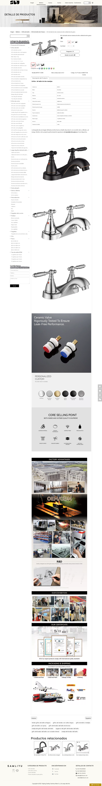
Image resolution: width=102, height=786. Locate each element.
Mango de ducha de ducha (17, 177)
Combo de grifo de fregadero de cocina (20, 112)
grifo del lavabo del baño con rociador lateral (45, 731)
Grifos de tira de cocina (16, 110)
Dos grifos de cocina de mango (18, 114)
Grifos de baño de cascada (17, 90)
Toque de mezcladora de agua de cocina (20, 147)
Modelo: (34, 72)
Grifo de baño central (16, 50)
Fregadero (14, 231)
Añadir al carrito (69, 55)
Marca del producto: (56, 72)
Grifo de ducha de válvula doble (18, 172)
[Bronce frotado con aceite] (76, 42)
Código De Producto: (76, 72)
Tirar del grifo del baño (16, 96)
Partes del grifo (15, 188)
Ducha (12, 157)
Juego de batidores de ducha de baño (20, 174)
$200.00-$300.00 (15, 245)
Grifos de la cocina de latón (17, 143)
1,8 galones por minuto (16, 259)
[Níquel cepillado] (69, 42)
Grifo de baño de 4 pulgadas (18, 63)
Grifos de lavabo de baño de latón (19, 92)
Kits (12, 208)
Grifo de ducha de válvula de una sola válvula (20, 170)
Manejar (13, 204)
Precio (13, 239)
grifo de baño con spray (39, 725)
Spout (12, 211)
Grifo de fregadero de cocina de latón (20, 132)
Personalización (15, 197)
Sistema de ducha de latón (17, 181)
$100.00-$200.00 (15, 243)
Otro (12, 236)
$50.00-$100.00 (15, 250)
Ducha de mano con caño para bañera (20, 159)
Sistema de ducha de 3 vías (18, 179)
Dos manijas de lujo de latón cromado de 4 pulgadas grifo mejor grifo (82, 755)
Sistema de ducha (15, 161)
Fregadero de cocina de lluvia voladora (20, 234)
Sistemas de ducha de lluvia (18, 185)
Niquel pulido (14, 227)
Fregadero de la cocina (17, 213)
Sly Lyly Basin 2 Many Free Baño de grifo (40, 755)
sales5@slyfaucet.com (83, 777)
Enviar (14, 286)
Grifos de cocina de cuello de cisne (19, 136)
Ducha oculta (14, 165)
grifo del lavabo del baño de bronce (59, 725)
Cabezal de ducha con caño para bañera (20, 154)
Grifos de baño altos (16, 81)
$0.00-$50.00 (14, 241)
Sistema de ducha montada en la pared (20, 183)
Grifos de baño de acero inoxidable (19, 87)
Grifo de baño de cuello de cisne (18, 65)
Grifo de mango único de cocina (18, 134)
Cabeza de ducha (15, 152)
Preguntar (69, 51)
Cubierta (13, 206)
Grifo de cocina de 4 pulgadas (18, 103)
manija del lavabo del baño (70, 731)
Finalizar (13, 216)
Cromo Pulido (14, 220)
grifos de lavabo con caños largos (63, 723)
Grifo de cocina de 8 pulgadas (18, 105)
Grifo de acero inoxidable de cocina (19, 116)
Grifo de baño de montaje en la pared (20, 70)
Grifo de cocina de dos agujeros (18, 119)
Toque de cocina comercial (17, 145)
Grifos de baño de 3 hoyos (17, 83)
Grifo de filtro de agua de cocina (19, 130)
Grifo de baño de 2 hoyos (17, 61)
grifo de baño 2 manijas (83, 723)
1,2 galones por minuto (16, 254)
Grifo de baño (31, 768)
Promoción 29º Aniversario (18, 45)
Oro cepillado (14, 229)
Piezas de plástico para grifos (35, 774)
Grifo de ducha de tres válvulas (18, 168)
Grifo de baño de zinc (16, 72)
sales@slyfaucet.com (82, 775)
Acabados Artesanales (16, 202)
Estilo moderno (14, 195)
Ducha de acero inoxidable (17, 163)
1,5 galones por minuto (16, 257)
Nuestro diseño (14, 199)
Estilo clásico (14, 193)
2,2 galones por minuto (16, 261)
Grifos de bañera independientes (19, 79)
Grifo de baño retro (15, 74)
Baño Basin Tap (15, 56)
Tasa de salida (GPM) (16, 252)
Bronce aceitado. (15, 218)
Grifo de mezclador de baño (17, 76)
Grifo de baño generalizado (17, 54)
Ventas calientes (15, 190)
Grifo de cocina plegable (17, 128)
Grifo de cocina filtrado (16, 123)
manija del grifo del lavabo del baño (42, 728)
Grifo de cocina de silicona (17, 121)
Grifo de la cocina (32, 770)
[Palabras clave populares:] (89, 3)
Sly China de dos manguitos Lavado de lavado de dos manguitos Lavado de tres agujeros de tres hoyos (54, 755)
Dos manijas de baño (16, 59)
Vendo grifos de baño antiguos (41, 723)
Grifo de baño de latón (16, 67)
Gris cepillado (14, 222)
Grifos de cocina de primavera (18, 139)
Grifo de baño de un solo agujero (19, 52)
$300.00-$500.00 (15, 247)
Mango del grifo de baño (17, 94)
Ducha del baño (32, 772)
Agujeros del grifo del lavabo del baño (67, 728)
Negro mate (14, 224)
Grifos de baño (15, 48)
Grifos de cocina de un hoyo (17, 141)
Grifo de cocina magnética (17, 125)
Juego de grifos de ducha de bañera (20, 150)
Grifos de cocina (15, 101)
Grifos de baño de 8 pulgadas (18, 85)
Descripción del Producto (40, 78)
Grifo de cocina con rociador (17, 108)
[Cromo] (72, 42)
